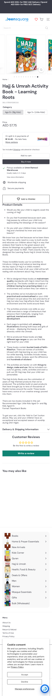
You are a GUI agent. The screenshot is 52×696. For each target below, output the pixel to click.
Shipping (16, 149)
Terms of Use (8, 633)
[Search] (47, 27)
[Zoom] (41, 69)
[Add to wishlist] (33, 480)
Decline (24, 681)
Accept (24, 674)
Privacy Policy (17, 667)
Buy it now (26, 161)
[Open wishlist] (36, 19)
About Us (6, 622)
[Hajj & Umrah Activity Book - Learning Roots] (20, 498)
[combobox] (26, 27)
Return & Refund (9, 629)
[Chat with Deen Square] (44, 688)
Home (4, 79)
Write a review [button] (26, 453)
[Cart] (41, 19)
